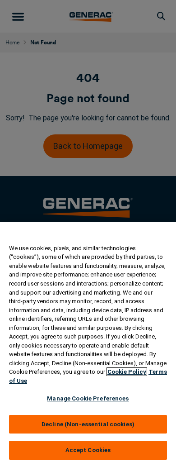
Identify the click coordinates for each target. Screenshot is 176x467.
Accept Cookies (88, 450)
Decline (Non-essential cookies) (88, 424)
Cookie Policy (126, 371)
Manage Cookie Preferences (88, 398)
